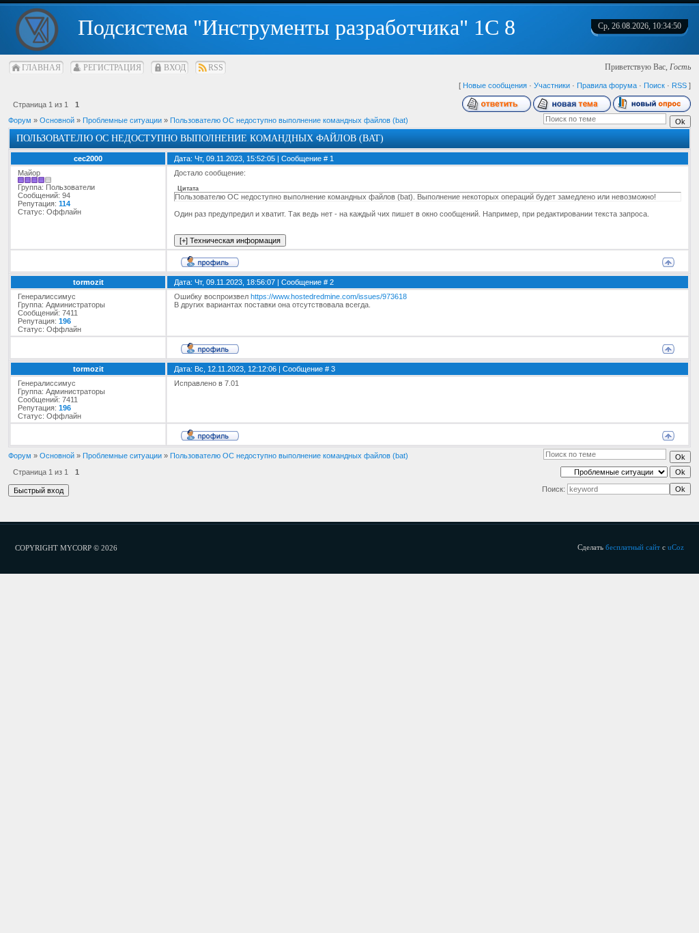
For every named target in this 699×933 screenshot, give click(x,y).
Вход (175, 67)
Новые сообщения (495, 85)
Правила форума (607, 85)
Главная (41, 67)
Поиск (654, 85)
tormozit (88, 282)
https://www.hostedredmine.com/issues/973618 (329, 296)
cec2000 (88, 158)
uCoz (676, 547)
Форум (19, 120)
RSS (215, 67)
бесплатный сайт (632, 547)
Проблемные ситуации (122, 120)
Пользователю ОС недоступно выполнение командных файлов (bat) (289, 120)
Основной (57, 120)
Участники (552, 85)
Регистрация (112, 67)
